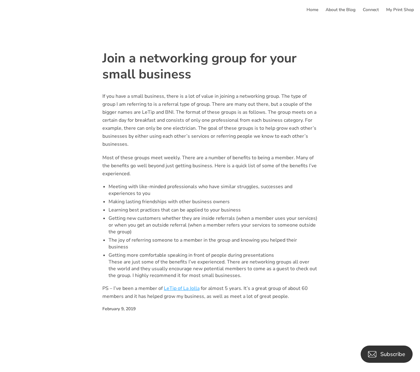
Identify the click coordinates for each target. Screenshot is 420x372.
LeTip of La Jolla (182, 288)
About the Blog (340, 10)
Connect (371, 10)
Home (312, 10)
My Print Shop (400, 10)
